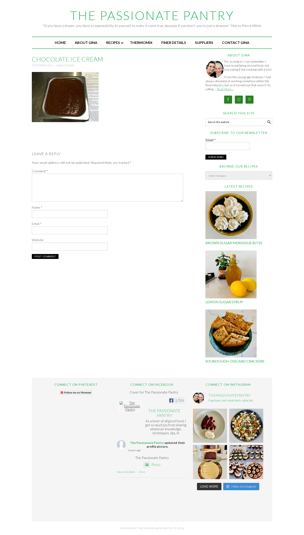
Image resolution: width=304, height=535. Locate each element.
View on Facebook (126, 471)
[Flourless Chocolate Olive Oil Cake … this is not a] (210, 426)
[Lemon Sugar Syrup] (231, 275)
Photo (155, 465)
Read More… (225, 89)
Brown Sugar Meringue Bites (233, 243)
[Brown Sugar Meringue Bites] (231, 215)
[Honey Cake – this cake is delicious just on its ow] (210, 462)
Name (37, 207)
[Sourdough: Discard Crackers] (231, 334)
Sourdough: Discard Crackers (234, 361)
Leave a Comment (65, 65)
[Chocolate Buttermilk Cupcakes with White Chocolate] (246, 462)
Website (38, 240)
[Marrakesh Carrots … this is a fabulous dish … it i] (246, 426)
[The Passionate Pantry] (130, 406)
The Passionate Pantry (152, 15)
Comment (40, 171)
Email (37, 223)
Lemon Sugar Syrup (224, 302)
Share (142, 471)
